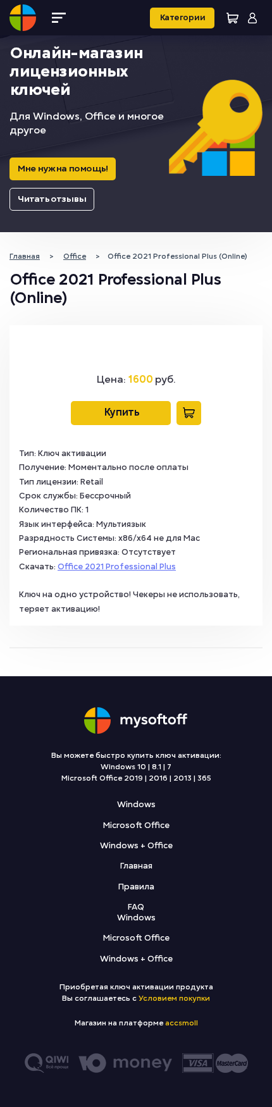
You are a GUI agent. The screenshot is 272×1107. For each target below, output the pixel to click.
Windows (136, 804)
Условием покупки (174, 998)
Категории (182, 17)
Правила (136, 887)
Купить (121, 412)
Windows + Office (136, 845)
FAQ (136, 907)
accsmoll (181, 1023)
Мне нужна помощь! (62, 169)
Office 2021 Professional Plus (117, 566)
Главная (136, 866)
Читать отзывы (52, 199)
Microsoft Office (136, 825)
